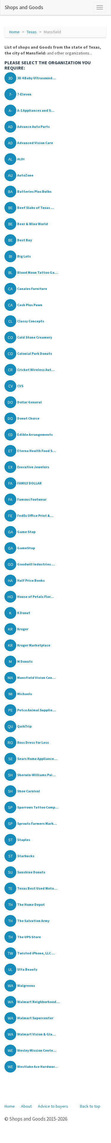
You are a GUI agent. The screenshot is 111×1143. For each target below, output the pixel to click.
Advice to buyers (53, 1106)
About (26, 1106)
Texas (32, 31)
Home (14, 31)
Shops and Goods (24, 7)
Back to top (90, 1106)
